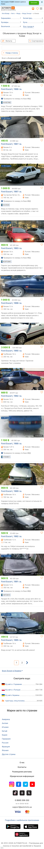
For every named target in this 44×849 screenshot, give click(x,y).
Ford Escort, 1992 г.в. (11, 396)
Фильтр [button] (9, 41)
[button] (42, 8)
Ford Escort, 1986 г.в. (11, 89)
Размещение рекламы (22, 771)
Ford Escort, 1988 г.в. (11, 443)
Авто (13, 13)
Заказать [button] (33, 3)
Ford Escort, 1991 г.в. (11, 581)
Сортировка (37, 41)
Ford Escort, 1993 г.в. (11, 248)
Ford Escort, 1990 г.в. (11, 350)
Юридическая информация (22, 776)
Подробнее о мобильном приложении (22, 820)
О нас (22, 762)
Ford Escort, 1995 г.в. (11, 640)
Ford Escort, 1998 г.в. (11, 303)
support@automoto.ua (22, 807)
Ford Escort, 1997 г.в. (11, 191)
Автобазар (5, 13)
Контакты (22, 767)
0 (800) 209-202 (22, 800)
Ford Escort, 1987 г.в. (11, 144)
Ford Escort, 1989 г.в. (11, 491)
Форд (18, 13)
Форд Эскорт (27, 13)
